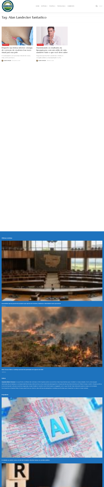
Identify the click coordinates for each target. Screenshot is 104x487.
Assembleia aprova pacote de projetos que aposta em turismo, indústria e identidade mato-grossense (31, 303)
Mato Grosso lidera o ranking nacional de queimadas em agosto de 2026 (22, 369)
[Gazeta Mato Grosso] (8, 6)
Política (4, 306)
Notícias (5, 44)
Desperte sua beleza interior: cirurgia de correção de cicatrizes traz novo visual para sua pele (17, 50)
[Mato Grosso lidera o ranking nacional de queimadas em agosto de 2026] (52, 337)
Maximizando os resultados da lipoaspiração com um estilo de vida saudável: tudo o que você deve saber (52, 50)
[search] (96, 6)
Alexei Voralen (7, 60)
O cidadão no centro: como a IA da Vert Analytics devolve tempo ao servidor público (26, 460)
